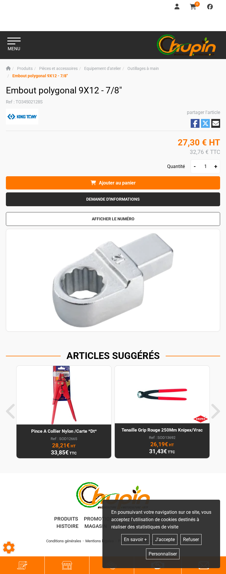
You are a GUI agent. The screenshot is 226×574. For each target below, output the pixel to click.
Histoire (67, 526)
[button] (40, 75)
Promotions (100, 519)
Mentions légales (99, 541)
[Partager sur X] (205, 123)
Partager (195, 123)
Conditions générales (63, 541)
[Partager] (215, 123)
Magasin (95, 526)
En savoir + (135, 539)
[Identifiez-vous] (177, 7)
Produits (66, 519)
